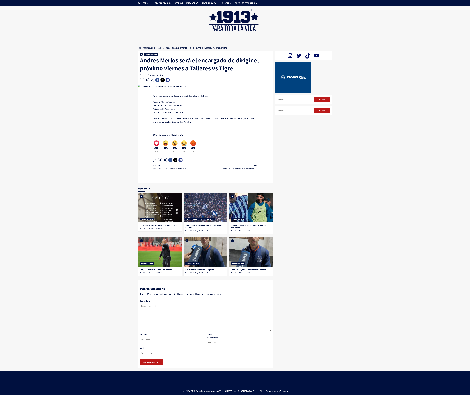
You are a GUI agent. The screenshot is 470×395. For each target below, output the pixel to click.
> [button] (330, 3)
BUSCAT (225, 3)
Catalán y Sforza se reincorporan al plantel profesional (248, 226)
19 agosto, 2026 (154, 273)
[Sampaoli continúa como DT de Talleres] (160, 252)
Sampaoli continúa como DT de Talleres (156, 269)
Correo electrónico (212, 336)
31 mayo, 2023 (154, 75)
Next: (240, 167)
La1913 (144, 75)
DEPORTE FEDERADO (245, 3)
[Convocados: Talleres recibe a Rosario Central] (160, 207)
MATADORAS (192, 3)
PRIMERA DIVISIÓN (162, 3)
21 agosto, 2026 (245, 231)
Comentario (145, 301)
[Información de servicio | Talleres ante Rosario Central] (205, 207)
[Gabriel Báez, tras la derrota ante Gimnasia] (251, 252)
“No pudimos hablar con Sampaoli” (199, 269)
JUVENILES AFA (208, 3)
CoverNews (271, 391)
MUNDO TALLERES (192, 219)
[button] (142, 80)
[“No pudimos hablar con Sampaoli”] (205, 252)
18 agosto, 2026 (199, 273)
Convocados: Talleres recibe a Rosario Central (158, 225)
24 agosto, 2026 (154, 228)
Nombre (144, 334)
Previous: (169, 167)
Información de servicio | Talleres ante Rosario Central (204, 226)
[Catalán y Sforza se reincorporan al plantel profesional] (251, 207)
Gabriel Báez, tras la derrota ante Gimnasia (248, 269)
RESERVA (178, 3)
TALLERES (143, 3)
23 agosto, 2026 (199, 231)
